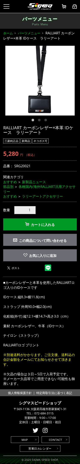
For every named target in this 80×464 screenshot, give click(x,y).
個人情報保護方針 (20, 393)
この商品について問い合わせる (43, 240)
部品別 (8, 186)
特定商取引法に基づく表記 (54, 393)
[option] (40, 81)
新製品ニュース (34, 182)
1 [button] (34, 121)
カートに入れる (43, 224)
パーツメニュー (29, 33)
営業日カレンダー (40, 448)
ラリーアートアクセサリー (42, 196)
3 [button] (46, 121)
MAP (25, 440)
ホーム (8, 33)
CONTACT (55, 440)
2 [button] (40, 121)
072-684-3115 (44, 413)
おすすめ (10, 182)
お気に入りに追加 (43, 255)
